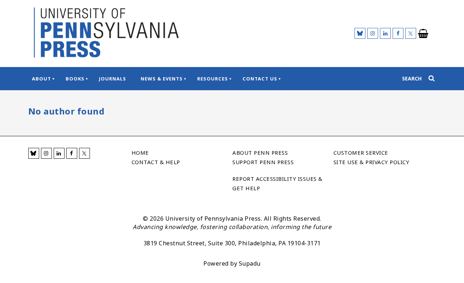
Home (140, 152)
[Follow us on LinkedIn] (385, 33)
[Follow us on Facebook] (398, 33)
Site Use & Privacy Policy (372, 162)
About (41, 78)
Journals (112, 78)
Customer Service (361, 152)
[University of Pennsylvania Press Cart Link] (423, 33)
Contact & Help (156, 162)
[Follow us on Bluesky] (360, 33)
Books (75, 78)
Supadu (250, 263)
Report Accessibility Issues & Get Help (277, 183)
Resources (212, 78)
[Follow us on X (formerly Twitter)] (410, 33)
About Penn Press (260, 152)
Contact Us (260, 78)
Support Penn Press (263, 162)
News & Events (162, 78)
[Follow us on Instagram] (372, 33)
